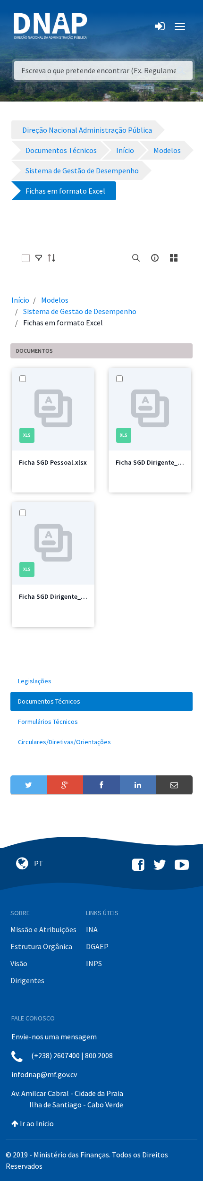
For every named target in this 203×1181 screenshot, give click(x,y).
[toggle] (39, 257)
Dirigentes (27, 980)
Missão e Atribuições (43, 929)
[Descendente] (54, 257)
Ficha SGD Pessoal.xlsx (53, 462)
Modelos (54, 300)
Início (20, 300)
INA (92, 929)
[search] (136, 257)
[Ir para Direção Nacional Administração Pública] (50, 26)
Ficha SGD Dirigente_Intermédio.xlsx (73, 596)
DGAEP (97, 946)
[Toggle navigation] (100, 26)
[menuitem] (101, 681)
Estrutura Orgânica (41, 946)
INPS (94, 963)
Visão (18, 963)
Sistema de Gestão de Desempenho (79, 311)
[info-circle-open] (154, 257)
